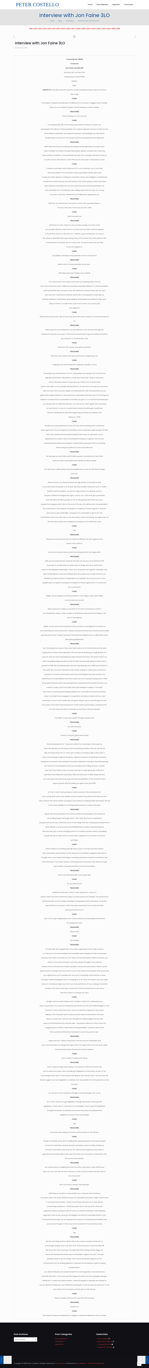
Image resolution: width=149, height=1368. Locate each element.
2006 (78, 29)
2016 (30, 29)
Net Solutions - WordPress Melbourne (90, 1363)
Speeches (59, 1344)
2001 (103, 29)
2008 (68, 29)
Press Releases (60, 1339)
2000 (109, 29)
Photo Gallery (103, 1339)
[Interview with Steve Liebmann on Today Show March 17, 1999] (6, 1360)
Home (52, 21)
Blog (60, 21)
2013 (44, 29)
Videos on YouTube (105, 1347)
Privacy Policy (60, 1363)
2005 (83, 29)
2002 (99, 29)
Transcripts (70, 21)
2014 (40, 29)
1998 (118, 29)
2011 (53, 29)
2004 (89, 29)
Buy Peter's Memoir (105, 1341)
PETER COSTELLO (37, 4)
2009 (63, 29)
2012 (49, 29)
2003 (94, 29)
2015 (35, 29)
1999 (113, 29)
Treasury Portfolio (104, 1344)
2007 (73, 29)
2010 (58, 29)
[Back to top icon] (139, 1364)
